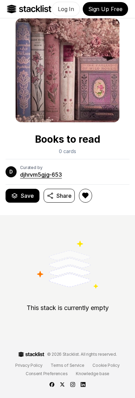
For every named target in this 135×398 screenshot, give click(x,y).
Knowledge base (92, 373)
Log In (66, 9)
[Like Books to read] (85, 196)
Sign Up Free (105, 9)
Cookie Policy (105, 365)
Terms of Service (67, 365)
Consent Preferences (47, 373)
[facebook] (52, 384)
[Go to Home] (29, 9)
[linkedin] (83, 384)
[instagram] (72, 384)
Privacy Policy (28, 365)
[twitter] (62, 384)
